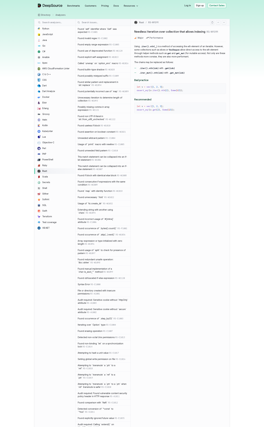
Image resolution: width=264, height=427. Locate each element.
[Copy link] (212, 22)
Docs (116, 5)
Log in (187, 5)
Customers (90, 5)
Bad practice (141, 80)
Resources (129, 5)
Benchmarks (73, 5)
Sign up (200, 5)
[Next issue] (224, 22)
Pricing (105, 5)
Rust (141, 22)
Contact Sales (217, 5)
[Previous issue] (218, 22)
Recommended (142, 99)
